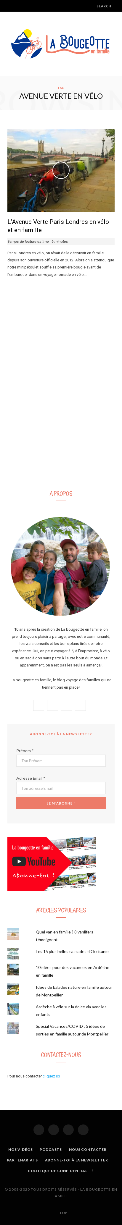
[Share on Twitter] (16, 287)
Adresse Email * (30, 778)
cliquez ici (51, 1076)
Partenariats (22, 1160)
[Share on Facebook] (9, 287)
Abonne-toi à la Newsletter (76, 1160)
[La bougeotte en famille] (61, 44)
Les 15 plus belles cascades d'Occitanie (72, 951)
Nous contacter (88, 1149)
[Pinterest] (68, 1129)
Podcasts (51, 1149)
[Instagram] (53, 1129)
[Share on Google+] (23, 287)
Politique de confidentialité (61, 1171)
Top (63, 1213)
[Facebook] (38, 1129)
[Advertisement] (61, 416)
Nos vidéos (20, 1149)
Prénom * (25, 750)
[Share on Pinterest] (30, 287)
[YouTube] (83, 1129)
